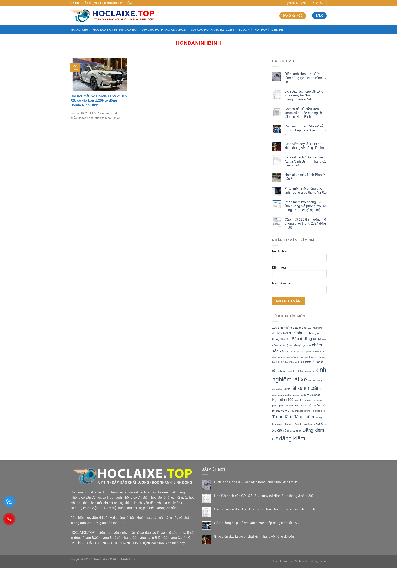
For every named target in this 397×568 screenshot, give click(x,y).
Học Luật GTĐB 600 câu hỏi (115, 29)
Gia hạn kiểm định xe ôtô (304, 357)
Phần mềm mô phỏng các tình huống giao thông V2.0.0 (306, 190)
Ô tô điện (296, 430)
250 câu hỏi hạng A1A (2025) (164, 29)
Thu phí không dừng (300, 411)
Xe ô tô (311, 424)
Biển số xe (285, 339)
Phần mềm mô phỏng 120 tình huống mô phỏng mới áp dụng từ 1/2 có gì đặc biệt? (306, 206)
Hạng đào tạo (281, 283)
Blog (242, 29)
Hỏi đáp (261, 29)
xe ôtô (321, 423)
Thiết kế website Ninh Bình (290, 561)
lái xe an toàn (305, 388)
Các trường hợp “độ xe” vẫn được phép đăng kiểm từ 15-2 (305, 130)
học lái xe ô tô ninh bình (287, 371)
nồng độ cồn (300, 400)
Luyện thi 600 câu (295, 3)
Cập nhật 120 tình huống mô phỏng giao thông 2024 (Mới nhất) (305, 223)
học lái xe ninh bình (294, 362)
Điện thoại (279, 267)
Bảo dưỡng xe (304, 338)
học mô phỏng (307, 371)
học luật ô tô (278, 362)
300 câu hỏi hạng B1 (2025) (212, 29)
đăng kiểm (292, 438)
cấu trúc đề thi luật (294, 351)
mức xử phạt (311, 394)
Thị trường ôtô (318, 411)
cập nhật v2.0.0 (311, 351)
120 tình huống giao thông (289, 327)
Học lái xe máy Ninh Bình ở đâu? (305, 177)
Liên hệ (277, 29)
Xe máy (303, 424)
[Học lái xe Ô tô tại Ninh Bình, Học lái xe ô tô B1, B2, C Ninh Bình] (113, 15)
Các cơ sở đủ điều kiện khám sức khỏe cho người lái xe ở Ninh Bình (304, 113)
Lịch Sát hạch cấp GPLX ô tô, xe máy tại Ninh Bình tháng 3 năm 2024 (304, 95)
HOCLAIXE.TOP (82, 532)
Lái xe (287, 388)
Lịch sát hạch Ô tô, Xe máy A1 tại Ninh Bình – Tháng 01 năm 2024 (305, 161)
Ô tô (287, 431)
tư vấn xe (277, 424)
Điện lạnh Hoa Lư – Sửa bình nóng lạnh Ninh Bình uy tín (305, 77)
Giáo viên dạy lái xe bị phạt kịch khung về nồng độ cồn (304, 146)
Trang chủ (79, 29)
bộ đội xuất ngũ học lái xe (298, 345)
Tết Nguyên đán (290, 424)
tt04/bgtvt (319, 417)
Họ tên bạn (280, 251)
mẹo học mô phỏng (293, 395)
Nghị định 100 (282, 400)
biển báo (295, 333)
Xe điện (278, 431)
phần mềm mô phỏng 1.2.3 (292, 405)
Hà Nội (321, 357)
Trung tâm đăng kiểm (293, 416)
